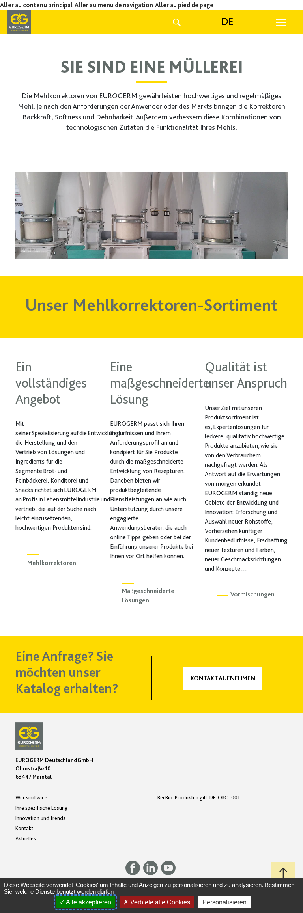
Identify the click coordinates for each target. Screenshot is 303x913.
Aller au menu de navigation (114, 5)
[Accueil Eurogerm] (42, 21)
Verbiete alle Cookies (159, 902)
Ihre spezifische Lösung (41, 808)
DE (227, 21)
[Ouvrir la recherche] (177, 22)
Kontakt (24, 828)
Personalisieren (224, 902)
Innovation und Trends (40, 818)
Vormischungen (252, 594)
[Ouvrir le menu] (280, 22)
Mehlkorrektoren (51, 562)
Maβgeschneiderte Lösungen (148, 595)
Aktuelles (25, 838)
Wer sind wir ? (31, 797)
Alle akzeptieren (88, 902)
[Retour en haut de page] (283, 873)
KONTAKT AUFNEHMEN (223, 678)
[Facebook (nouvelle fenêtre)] (134, 867)
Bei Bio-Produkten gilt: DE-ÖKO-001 (198, 797)
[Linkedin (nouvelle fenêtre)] (152, 867)
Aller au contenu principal (36, 5)
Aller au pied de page (184, 5)
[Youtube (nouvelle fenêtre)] (169, 867)
